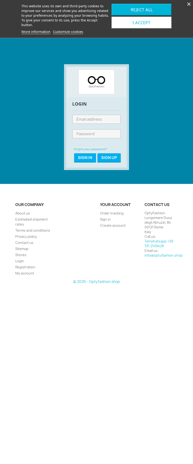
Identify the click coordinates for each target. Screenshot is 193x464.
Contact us (24, 242)
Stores (20, 255)
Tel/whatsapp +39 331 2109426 (159, 243)
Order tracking (112, 213)
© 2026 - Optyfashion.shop (96, 281)
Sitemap (21, 248)
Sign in (105, 219)
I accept (141, 22)
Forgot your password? (90, 149)
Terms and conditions (32, 230)
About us (22, 213)
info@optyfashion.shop (164, 255)
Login (19, 261)
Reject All (142, 9)
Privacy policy (26, 236)
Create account (113, 225)
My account (24, 273)
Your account (115, 204)
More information (35, 31)
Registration (25, 267)
